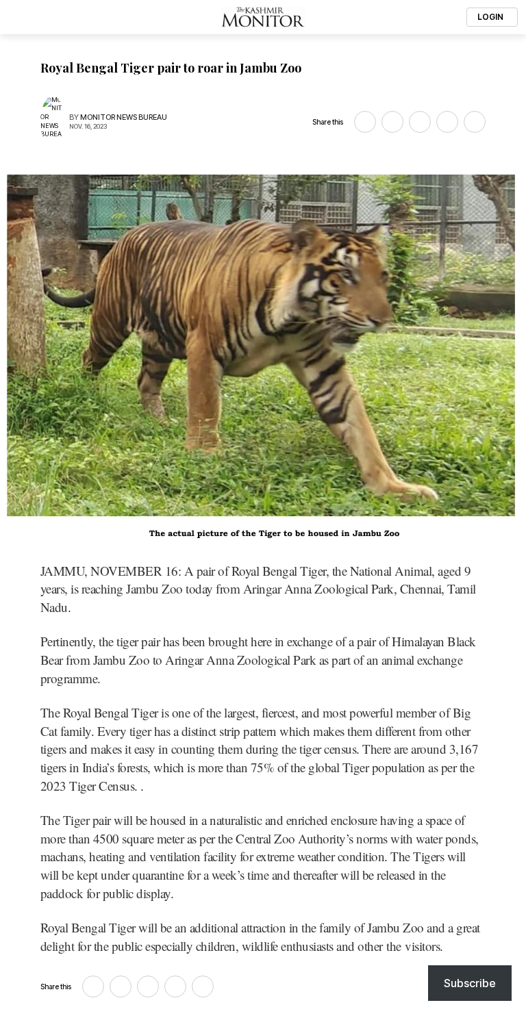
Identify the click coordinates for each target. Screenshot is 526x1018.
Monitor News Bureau (123, 117)
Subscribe (470, 983)
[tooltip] (365, 122)
